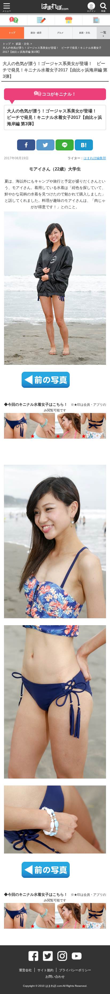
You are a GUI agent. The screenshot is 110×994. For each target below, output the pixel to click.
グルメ (60, 33)
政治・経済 (36, 33)
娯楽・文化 (84, 33)
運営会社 (25, 970)
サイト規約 (45, 970)
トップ (12, 33)
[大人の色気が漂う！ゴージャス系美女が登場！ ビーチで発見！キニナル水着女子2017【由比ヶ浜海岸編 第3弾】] (84, 144)
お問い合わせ (55, 976)
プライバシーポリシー (75, 970)
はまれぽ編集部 (95, 158)
